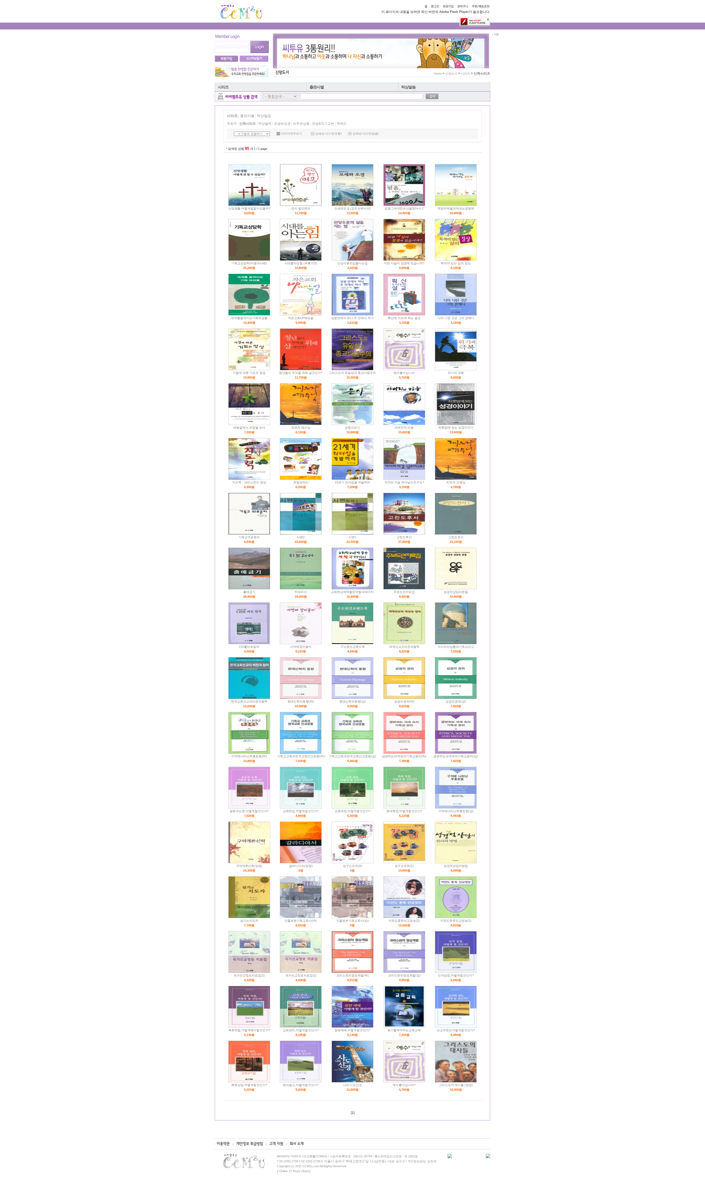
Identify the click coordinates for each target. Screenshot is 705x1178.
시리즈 (223, 87)
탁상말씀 (408, 87)
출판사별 (317, 87)
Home (438, 73)
